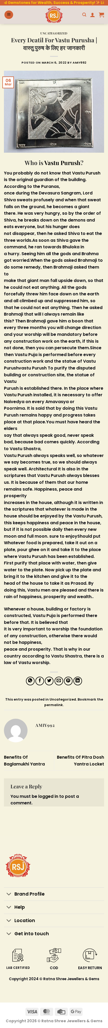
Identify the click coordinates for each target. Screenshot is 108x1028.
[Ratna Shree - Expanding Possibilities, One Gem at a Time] (54, 15)
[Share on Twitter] (49, 681)
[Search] (84, 15)
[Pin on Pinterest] (68, 681)
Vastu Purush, (87, 516)
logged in (48, 796)
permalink (53, 705)
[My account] (92, 14)
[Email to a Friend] (59, 681)
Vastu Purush (61, 163)
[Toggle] (9, 894)
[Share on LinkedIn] (77, 681)
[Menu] (8, 15)
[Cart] (101, 14)
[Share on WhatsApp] (30, 681)
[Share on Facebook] (39, 681)
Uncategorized (53, 33)
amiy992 (80, 62)
